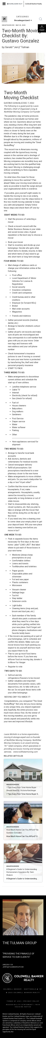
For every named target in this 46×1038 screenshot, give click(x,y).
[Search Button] (40, 19)
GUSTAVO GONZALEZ (13, 103)
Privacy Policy (31, 1001)
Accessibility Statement (19, 1004)
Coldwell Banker (12, 989)
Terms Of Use (14, 1001)
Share (41, 30)
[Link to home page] (14, 4)
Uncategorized (8, 25)
